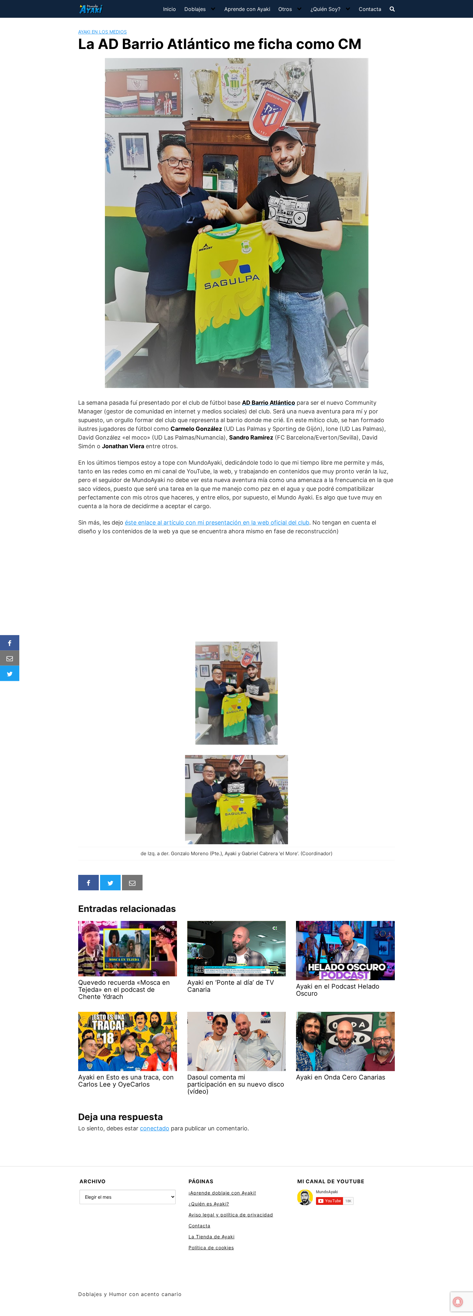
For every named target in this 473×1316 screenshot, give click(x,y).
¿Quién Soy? (325, 9)
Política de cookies (211, 1247)
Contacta (370, 9)
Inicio (169, 9)
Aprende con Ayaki (247, 9)
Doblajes (195, 9)
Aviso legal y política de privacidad (231, 1214)
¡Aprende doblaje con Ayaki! (222, 1192)
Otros (285, 9)
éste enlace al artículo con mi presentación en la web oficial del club (217, 522)
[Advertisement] (236, 588)
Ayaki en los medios (102, 31)
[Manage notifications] (458, 1302)
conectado (154, 1128)
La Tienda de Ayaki (212, 1236)
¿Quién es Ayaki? (209, 1203)
